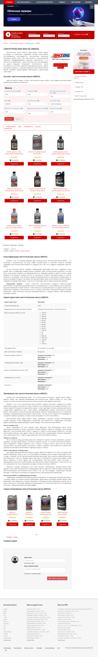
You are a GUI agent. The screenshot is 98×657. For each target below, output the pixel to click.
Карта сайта (17, 648)
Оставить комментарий (58, 578)
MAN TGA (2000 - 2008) (64, 627)
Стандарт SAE (79, 87)
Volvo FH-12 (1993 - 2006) (64, 619)
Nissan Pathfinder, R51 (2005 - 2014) (36, 623)
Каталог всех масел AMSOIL (61, 66)
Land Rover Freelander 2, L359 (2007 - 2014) (38, 617)
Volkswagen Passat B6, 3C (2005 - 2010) (37, 615)
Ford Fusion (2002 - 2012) (33, 609)
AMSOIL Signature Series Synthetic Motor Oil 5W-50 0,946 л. (61, 154)
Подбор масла (79, 82)
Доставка (39, 648)
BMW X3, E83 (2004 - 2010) (34, 627)
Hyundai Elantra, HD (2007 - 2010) (36, 621)
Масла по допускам (81, 96)
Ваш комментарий (31, 566)
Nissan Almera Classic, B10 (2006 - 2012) (37, 619)
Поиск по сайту (28, 648)
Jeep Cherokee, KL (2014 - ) (34, 634)
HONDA (6, 634)
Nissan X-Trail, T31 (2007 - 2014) (66, 617)
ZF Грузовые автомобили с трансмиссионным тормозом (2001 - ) (75, 609)
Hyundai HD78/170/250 (64, 623)
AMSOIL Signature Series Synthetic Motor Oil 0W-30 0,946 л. (14, 154)
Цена (20, 126)
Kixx (5, 615)
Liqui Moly (6, 623)
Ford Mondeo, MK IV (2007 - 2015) (35, 611)
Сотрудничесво (50, 648)
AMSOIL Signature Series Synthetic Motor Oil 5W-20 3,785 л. (61, 190)
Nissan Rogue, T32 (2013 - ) (34, 638)
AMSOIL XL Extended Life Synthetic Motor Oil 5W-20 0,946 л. (14, 190)
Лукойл (5, 609)
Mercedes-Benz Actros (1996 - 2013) (67, 634)
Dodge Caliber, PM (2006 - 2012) (35, 625)
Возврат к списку (12, 537)
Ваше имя (28, 557)
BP (4, 630)
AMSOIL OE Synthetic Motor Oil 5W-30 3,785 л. (12, 514)
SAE (58, 648)
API (6, 650)
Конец (27, 251)
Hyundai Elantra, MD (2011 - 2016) (36, 630)
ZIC (4, 627)
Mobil (5, 611)
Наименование (11, 126)
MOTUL (6, 621)
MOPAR (6, 636)
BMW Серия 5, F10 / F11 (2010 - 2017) (37, 613)
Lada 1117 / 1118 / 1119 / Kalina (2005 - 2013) (70, 625)
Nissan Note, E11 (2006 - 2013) (66, 615)
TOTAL (5, 617)
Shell (5, 613)
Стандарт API (79, 91)
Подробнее (14, 164)
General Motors (7, 632)
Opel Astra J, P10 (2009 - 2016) (35, 636)
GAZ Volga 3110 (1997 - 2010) (65, 636)
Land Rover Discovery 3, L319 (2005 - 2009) (38, 632)
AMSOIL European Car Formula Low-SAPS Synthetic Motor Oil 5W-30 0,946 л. (60, 227)
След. (22, 251)
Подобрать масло (80, 34)
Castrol (5, 619)
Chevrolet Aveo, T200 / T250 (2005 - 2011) (69, 621)
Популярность (28, 126)
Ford (5, 625)
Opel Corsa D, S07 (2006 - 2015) (66, 632)
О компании (7, 648)
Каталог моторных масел (80, 77)
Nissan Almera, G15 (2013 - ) (65, 613)
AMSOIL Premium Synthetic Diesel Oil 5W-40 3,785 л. (45, 514)
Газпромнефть (7, 638)
